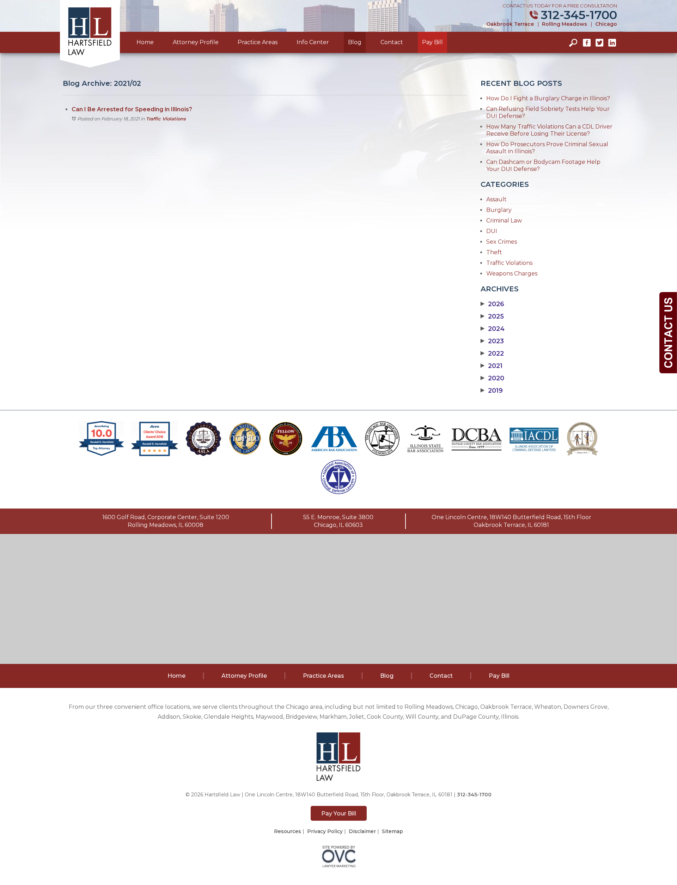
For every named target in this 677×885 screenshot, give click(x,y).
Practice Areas (257, 42)
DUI (491, 231)
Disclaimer (362, 831)
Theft (494, 252)
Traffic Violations (166, 118)
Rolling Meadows (564, 24)
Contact (391, 42)
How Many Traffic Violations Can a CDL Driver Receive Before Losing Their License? (549, 130)
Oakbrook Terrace (510, 24)
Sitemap (392, 831)
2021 (491, 365)
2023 (492, 341)
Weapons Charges (511, 273)
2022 (492, 353)
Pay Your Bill (338, 813)
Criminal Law (504, 220)
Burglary (499, 210)
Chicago (606, 24)
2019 (492, 390)
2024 (493, 328)
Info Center (313, 42)
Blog (354, 42)
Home (145, 42)
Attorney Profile (196, 42)
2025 (492, 316)
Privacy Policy (325, 831)
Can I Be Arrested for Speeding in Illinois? (132, 109)
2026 (492, 304)
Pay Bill (432, 42)
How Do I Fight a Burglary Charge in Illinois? (548, 98)
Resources (287, 831)
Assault (496, 199)
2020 (492, 378)
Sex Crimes (501, 241)
